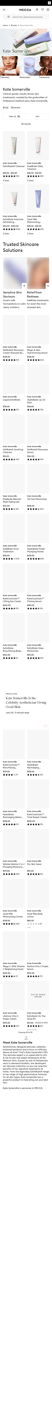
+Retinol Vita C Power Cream (10, 1017)
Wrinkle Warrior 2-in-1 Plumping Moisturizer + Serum (13, 865)
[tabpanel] (26, 577)
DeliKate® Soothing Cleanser (13, 451)
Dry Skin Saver (34, 864)
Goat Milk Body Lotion (35, 915)
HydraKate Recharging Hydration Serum (35, 766)
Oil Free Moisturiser (37, 499)
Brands (14, 25)
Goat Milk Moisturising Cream (13, 915)
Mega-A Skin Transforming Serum (37, 351)
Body (6, 107)
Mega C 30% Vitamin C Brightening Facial (14, 967)
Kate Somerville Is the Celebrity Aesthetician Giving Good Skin (26, 702)
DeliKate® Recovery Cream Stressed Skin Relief (13, 351)
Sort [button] (37, 116)
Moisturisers (24, 77)
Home (5, 25)
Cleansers (4, 77)
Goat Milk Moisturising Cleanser (33, 220)
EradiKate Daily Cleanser (35, 167)
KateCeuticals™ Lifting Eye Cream (12, 600)
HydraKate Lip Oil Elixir (36, 401)
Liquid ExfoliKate (11, 399)
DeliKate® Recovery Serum (37, 451)
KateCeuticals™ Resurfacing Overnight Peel (11, 766)
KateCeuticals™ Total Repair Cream (37, 816)
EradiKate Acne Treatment (11, 550)
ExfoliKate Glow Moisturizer (35, 649)
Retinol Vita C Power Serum (37, 967)
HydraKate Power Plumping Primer (36, 550)
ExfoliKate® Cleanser (14, 166)
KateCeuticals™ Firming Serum (35, 600)
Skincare (15, 107)
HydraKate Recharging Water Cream (12, 816)
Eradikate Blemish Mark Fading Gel (12, 500)
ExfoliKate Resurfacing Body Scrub (12, 649)
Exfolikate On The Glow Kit (36, 1017)
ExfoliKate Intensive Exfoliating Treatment (13, 220)
